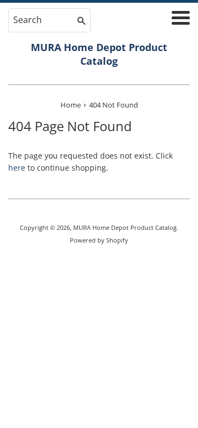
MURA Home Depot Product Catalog (99, 54)
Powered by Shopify (99, 240)
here (16, 167)
